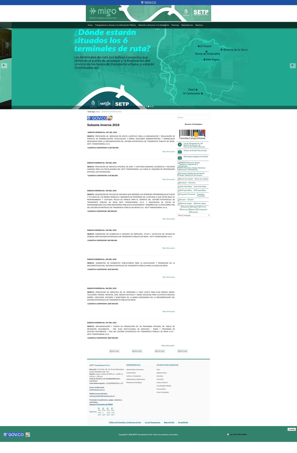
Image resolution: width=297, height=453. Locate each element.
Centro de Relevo (162, 382)
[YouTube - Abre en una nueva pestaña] (112, 411)
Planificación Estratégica (134, 382)
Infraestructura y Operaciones (135, 379)
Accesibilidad (183, 422)
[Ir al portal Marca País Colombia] (28, 435)
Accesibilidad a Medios (164, 386)
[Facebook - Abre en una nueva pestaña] (99, 411)
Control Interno (131, 373)
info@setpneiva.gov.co (97, 390)
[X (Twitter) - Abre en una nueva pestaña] (104, 411)
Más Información (169, 152)
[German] (184, 209)
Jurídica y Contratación (133, 376)
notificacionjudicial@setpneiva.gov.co (102, 396)
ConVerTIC (160, 379)
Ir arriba (292, 429)
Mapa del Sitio (169, 422)
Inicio (98, 112)
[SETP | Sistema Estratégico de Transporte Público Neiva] (148, 13)
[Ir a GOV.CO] (148, 2)
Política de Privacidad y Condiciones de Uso (125, 422)
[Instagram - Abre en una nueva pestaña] (108, 411)
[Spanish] (185, 207)
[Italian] (192, 209)
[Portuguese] (201, 209)
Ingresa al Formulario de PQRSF (101, 404)
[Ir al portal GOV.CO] (13, 435)
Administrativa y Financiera (135, 369)
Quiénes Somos (162, 373)
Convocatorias (161, 389)
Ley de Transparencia (152, 422)
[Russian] (193, 212)
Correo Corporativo (163, 392)
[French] (202, 207)
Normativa (160, 376)
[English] (194, 207)
